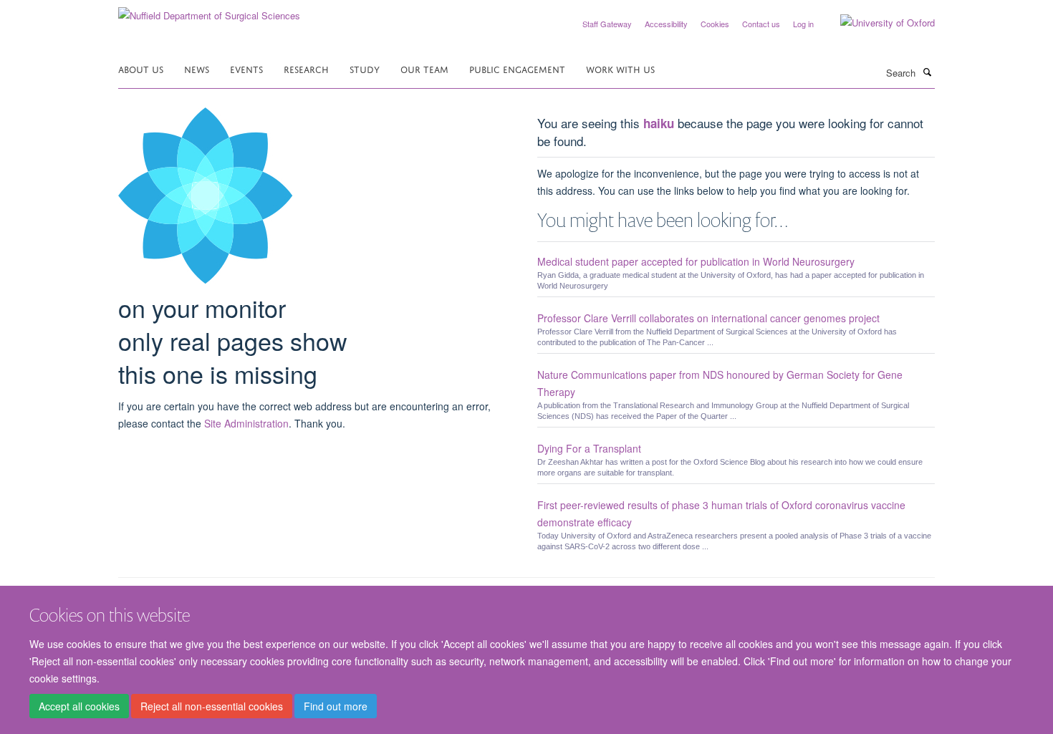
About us (140, 68)
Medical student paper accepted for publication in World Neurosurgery (696, 261)
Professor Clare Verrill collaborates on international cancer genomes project (708, 318)
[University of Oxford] (877, 23)
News (196, 68)
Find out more (335, 706)
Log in (803, 23)
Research (306, 68)
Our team (424, 68)
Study (365, 68)
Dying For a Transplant (589, 448)
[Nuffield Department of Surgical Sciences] (209, 10)
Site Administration (246, 423)
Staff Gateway (607, 23)
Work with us (620, 68)
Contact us (761, 23)
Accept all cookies (79, 706)
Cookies (715, 23)
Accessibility (666, 23)
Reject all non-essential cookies (211, 706)
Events (246, 68)
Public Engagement (517, 68)
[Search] (927, 71)
